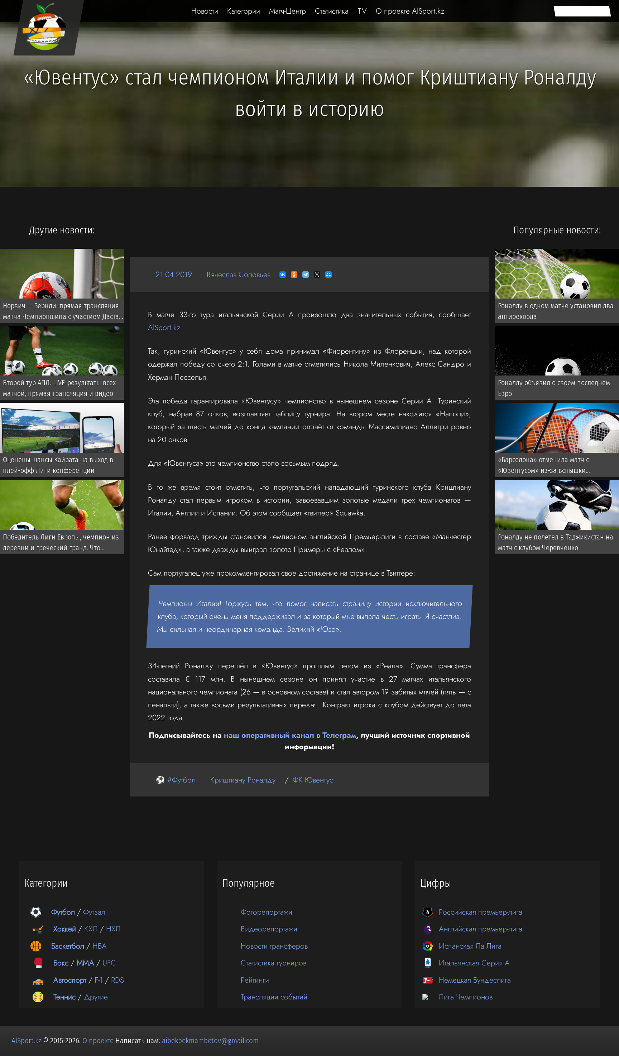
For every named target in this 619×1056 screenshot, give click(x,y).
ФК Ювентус (313, 779)
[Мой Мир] (328, 274)
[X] (317, 274)
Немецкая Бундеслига (475, 979)
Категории (243, 10)
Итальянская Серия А (474, 962)
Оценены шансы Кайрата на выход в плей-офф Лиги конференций (58, 465)
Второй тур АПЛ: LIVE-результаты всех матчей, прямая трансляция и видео (59, 388)
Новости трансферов (274, 945)
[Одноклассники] (294, 274)
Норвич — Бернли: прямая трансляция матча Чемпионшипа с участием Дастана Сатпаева (64, 312)
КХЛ (91, 928)
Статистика (332, 10)
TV (362, 10)
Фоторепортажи (266, 911)
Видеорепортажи (269, 928)
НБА (99, 945)
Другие (96, 996)
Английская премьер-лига (480, 928)
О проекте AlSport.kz (410, 10)
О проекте (98, 1040)
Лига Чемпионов (466, 996)
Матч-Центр (287, 10)
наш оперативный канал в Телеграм (290, 735)
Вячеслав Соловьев (238, 274)
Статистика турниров (273, 962)
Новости (204, 10)
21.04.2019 (173, 274)
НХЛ (113, 928)
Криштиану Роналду (242, 779)
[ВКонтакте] (282, 274)
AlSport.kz (164, 327)
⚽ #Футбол (175, 779)
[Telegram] (305, 274)
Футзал (94, 911)
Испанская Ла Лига (470, 945)
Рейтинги (255, 979)
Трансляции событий (274, 996)
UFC (109, 962)
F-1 (99, 979)
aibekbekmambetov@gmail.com (210, 1040)
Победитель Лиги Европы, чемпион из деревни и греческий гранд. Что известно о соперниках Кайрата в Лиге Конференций (62, 543)
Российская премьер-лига (480, 911)
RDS (117, 979)
